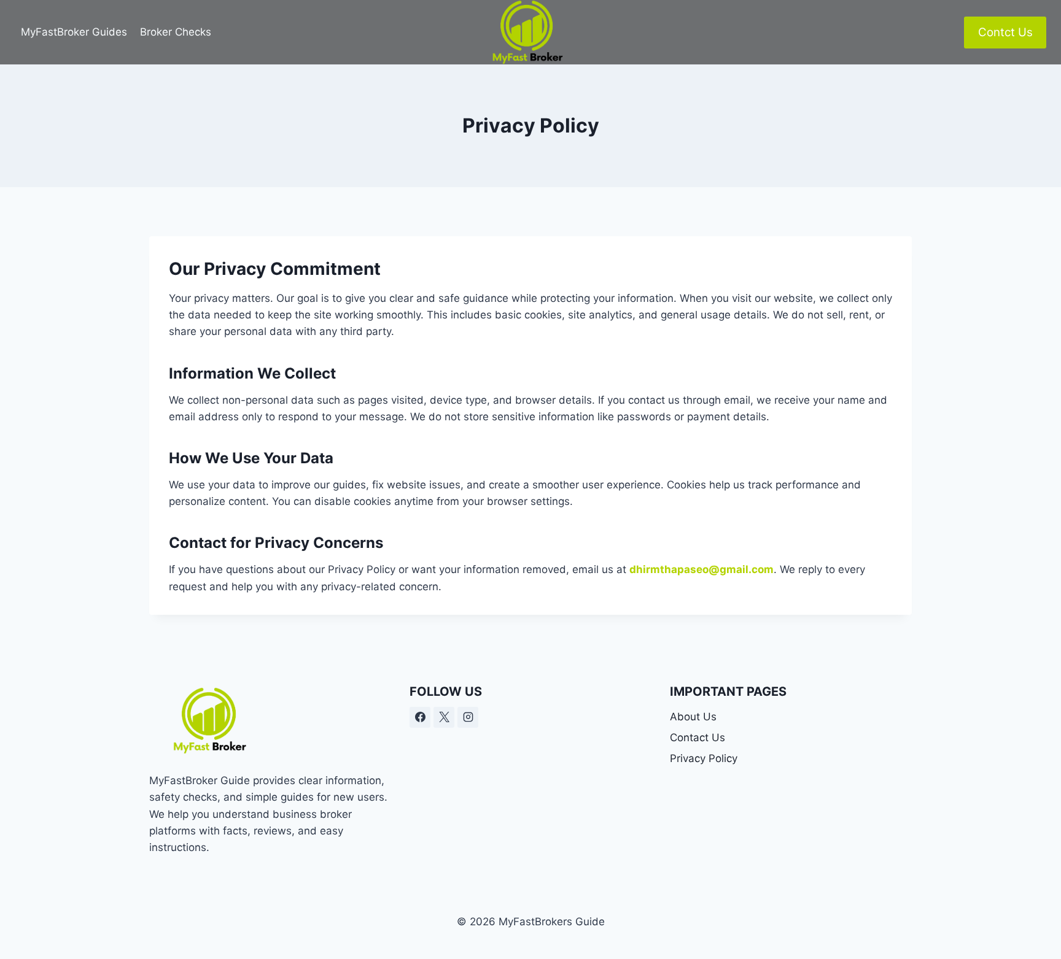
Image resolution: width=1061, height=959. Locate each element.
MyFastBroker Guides (74, 32)
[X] (443, 717)
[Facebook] (420, 717)
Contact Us (697, 737)
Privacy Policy (703, 758)
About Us (693, 717)
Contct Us (1005, 32)
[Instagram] (467, 717)
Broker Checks (175, 32)
